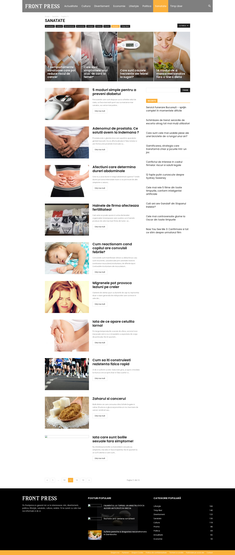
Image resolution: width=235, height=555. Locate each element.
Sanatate (160, 6)
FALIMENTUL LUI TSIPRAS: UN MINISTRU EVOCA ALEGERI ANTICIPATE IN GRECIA (124, 507)
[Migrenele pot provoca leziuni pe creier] (67, 297)
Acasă (47, 16)
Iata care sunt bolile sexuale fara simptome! (112, 439)
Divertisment (101, 6)
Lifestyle (134, 6)
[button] (209, 6)
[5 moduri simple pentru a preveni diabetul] (67, 104)
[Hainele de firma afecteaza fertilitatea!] (67, 220)
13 (83, 480)
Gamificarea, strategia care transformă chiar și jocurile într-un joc (166, 149)
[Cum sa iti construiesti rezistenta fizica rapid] (67, 374)
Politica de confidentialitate (156, 552)
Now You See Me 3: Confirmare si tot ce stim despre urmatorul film (167, 231)
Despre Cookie (137, 552)
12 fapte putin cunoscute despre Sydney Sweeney (165, 176)
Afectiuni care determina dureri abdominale (114, 169)
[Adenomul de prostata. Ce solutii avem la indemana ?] (67, 142)
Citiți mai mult (100, 111)
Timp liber (176, 6)
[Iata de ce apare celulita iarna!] (67, 336)
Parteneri (125, 552)
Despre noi (115, 552)
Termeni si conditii (176, 552)
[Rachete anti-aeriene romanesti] (95, 522)
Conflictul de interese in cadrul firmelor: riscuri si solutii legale (164, 163)
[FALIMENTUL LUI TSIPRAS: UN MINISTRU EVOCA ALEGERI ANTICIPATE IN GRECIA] (95, 509)
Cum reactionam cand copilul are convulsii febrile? (112, 248)
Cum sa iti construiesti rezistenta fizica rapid (111, 362)
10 (64, 480)
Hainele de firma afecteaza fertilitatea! (115, 207)
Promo (106, 26)
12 (77, 480)
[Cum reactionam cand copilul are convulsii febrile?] (67, 258)
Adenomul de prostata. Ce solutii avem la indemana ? (115, 130)
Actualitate (71, 6)
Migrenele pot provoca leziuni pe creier (112, 285)
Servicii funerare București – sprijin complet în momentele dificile (166, 109)
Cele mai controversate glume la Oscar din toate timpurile (165, 218)
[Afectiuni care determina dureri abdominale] (67, 181)
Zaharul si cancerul (109, 398)
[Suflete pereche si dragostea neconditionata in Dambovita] (95, 535)
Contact (210, 552)
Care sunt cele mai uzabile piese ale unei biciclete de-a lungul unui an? (167, 134)
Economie (119, 6)
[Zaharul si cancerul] (67, 413)
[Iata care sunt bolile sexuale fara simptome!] (67, 451)
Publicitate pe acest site (195, 552)
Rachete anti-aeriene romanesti (119, 518)
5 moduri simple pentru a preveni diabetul (114, 91)
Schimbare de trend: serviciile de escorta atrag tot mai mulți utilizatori (168, 122)
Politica (147, 6)
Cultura (85, 6)
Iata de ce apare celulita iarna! (113, 323)
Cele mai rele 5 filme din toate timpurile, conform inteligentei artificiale (164, 191)
